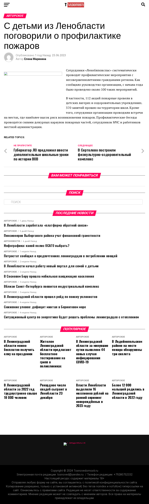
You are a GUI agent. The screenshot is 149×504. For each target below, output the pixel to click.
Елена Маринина (35, 59)
